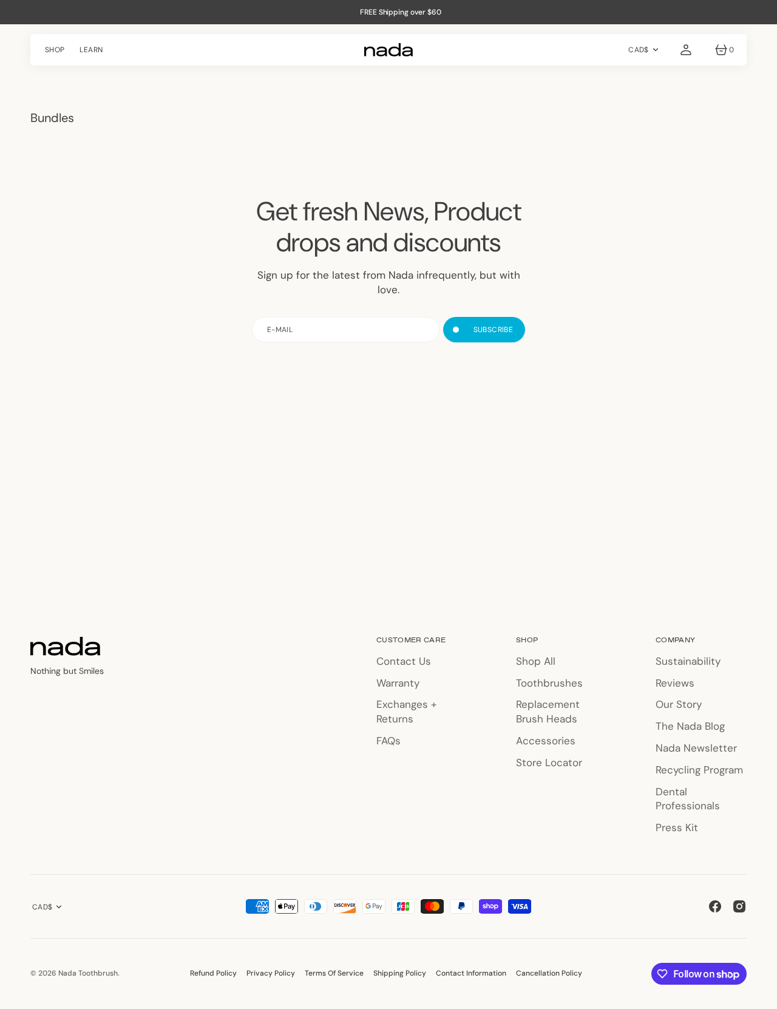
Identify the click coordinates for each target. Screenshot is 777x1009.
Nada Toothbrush (88, 973)
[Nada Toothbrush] (388, 50)
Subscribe (493, 330)
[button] (686, 50)
